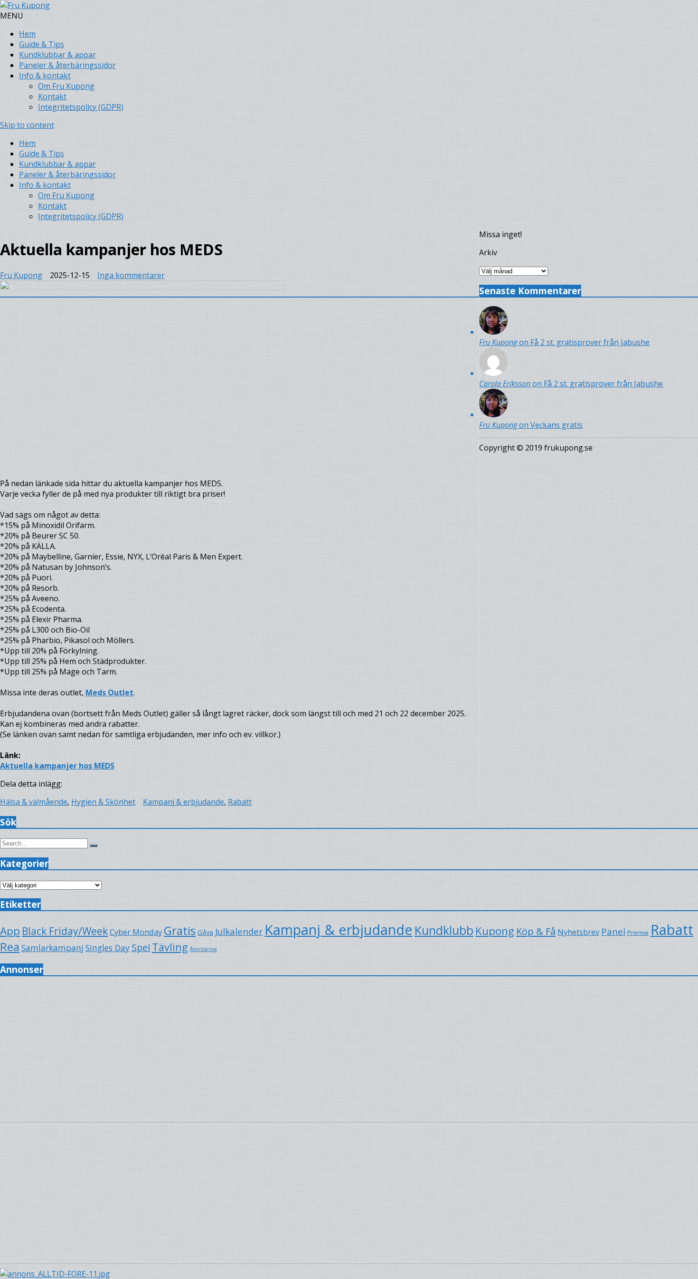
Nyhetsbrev (578, 932)
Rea (9, 946)
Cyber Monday (136, 931)
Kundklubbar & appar (57, 54)
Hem (27, 34)
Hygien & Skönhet (103, 802)
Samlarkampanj (52, 947)
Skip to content (27, 125)
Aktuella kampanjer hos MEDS (57, 765)
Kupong (494, 930)
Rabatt (240, 802)
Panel (613, 931)
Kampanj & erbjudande (183, 802)
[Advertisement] (285, 1051)
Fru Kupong (21, 275)
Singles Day (107, 947)
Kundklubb (444, 930)
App (10, 930)
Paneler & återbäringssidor (67, 65)
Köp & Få (536, 931)
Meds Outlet (109, 692)
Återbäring (203, 949)
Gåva (205, 932)
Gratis (180, 930)
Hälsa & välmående (33, 802)
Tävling (170, 947)
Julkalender (239, 931)
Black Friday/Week (65, 931)
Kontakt (52, 96)
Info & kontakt (45, 75)
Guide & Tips (41, 44)
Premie (638, 932)
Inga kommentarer (131, 275)
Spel (141, 947)
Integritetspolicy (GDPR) (80, 107)
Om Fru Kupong (66, 86)
